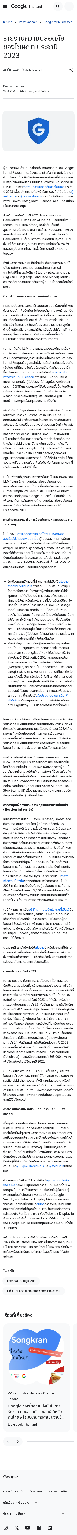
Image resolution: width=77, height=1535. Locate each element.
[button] (71, 69)
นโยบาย (40, 947)
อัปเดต (40, 1204)
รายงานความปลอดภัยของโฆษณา (43, 187)
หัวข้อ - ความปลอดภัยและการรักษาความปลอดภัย (33, 1291)
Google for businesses (58, 22)
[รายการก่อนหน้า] (8, 1441)
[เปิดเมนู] (4, 6)
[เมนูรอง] (69, 6)
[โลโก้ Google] (10, 1477)
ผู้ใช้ (18, 1166)
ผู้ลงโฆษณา (56, 1166)
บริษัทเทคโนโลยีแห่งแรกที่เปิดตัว (49, 909)
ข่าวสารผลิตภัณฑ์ (28, 22)
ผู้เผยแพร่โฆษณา (31, 196)
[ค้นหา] (58, 6)
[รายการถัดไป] (18, 1441)
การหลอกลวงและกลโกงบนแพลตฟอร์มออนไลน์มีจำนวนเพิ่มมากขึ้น (34, 536)
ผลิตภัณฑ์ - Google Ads (21, 1281)
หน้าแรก (7, 22)
